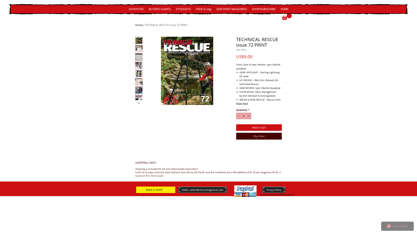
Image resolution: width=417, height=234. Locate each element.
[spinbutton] (243, 116)
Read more (242, 103)
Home (139, 25)
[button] (287, 16)
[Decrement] (239, 116)
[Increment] (248, 116)
